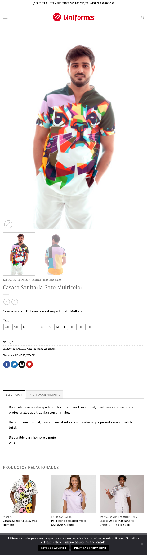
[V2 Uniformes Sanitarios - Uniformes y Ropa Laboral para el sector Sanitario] (73, 17)
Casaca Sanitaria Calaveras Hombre (20, 523)
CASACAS (21, 348)
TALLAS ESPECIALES (15, 279)
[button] (5, 17)
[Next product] (6, 302)
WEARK (30, 355)
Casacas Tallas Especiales (46, 279)
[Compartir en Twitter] (14, 364)
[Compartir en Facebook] (6, 364)
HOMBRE (20, 355)
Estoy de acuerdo (53, 548)
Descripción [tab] (14, 394)
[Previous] (10, 132)
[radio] (7, 327)
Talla (6, 320)
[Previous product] (14, 302)
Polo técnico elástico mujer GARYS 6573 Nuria (68, 523)
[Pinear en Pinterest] (29, 364)
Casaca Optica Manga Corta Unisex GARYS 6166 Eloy (117, 523)
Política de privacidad (90, 548)
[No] (142, 545)
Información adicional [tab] (44, 394)
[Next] (136, 132)
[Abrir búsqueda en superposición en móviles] (142, 17)
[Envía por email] (21, 364)
